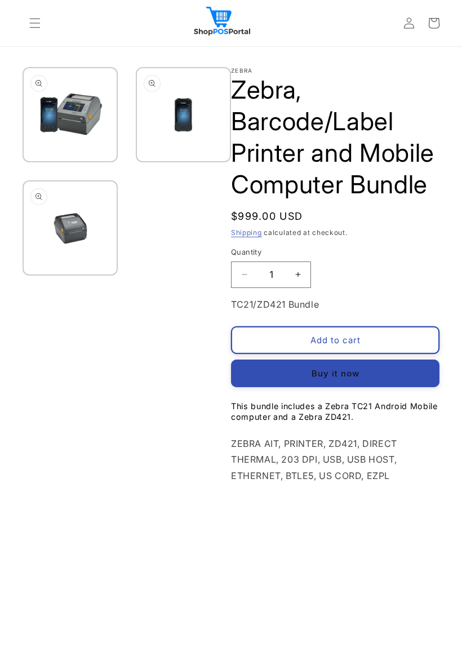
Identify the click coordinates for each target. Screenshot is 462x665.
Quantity (246, 251)
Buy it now (335, 373)
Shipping (246, 232)
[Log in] (409, 23)
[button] (35, 23)
